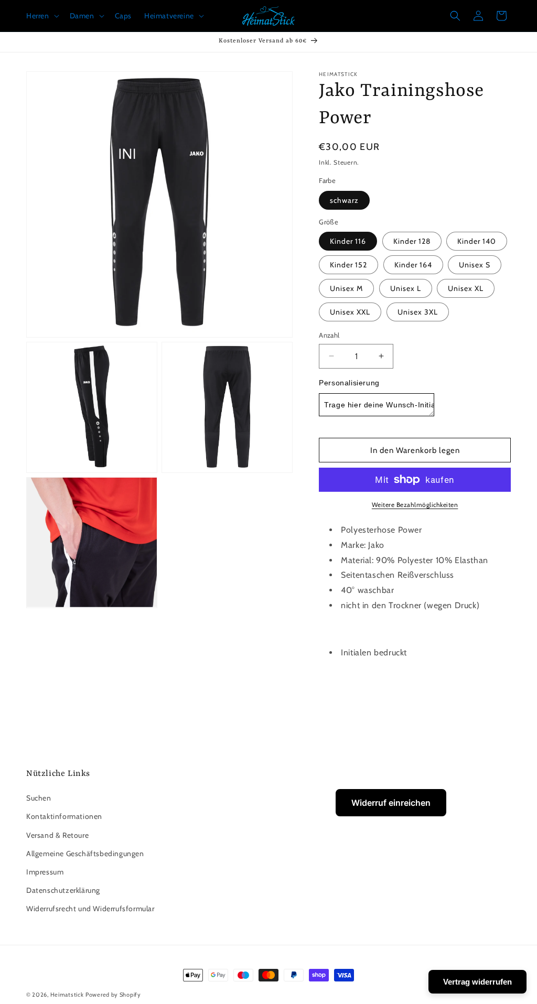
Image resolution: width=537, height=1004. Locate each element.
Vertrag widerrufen (477, 981)
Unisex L (405, 288)
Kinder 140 (476, 241)
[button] (41, 16)
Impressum (44, 872)
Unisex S (474, 264)
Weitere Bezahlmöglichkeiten (415, 505)
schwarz (344, 200)
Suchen (38, 798)
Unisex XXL (350, 312)
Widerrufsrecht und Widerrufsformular (90, 908)
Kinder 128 (412, 241)
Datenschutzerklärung (63, 890)
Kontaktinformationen (64, 816)
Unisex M (346, 288)
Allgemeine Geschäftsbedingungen (85, 853)
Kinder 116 (348, 241)
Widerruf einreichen (391, 802)
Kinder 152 (348, 264)
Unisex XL (466, 288)
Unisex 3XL (418, 312)
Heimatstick (67, 994)
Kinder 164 (413, 264)
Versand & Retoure (57, 835)
